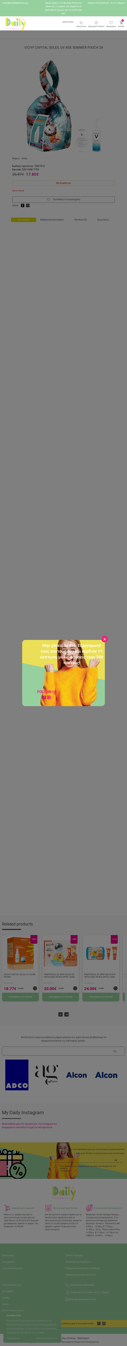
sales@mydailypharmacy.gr (15, 3)
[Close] (104, 639)
